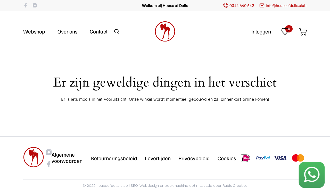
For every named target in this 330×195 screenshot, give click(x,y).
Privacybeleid (194, 158)
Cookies (227, 158)
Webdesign (149, 185)
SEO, (134, 185)
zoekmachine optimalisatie (188, 185)
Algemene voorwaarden (67, 157)
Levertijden (158, 158)
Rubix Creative (235, 185)
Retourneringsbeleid (114, 158)
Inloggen (261, 31)
